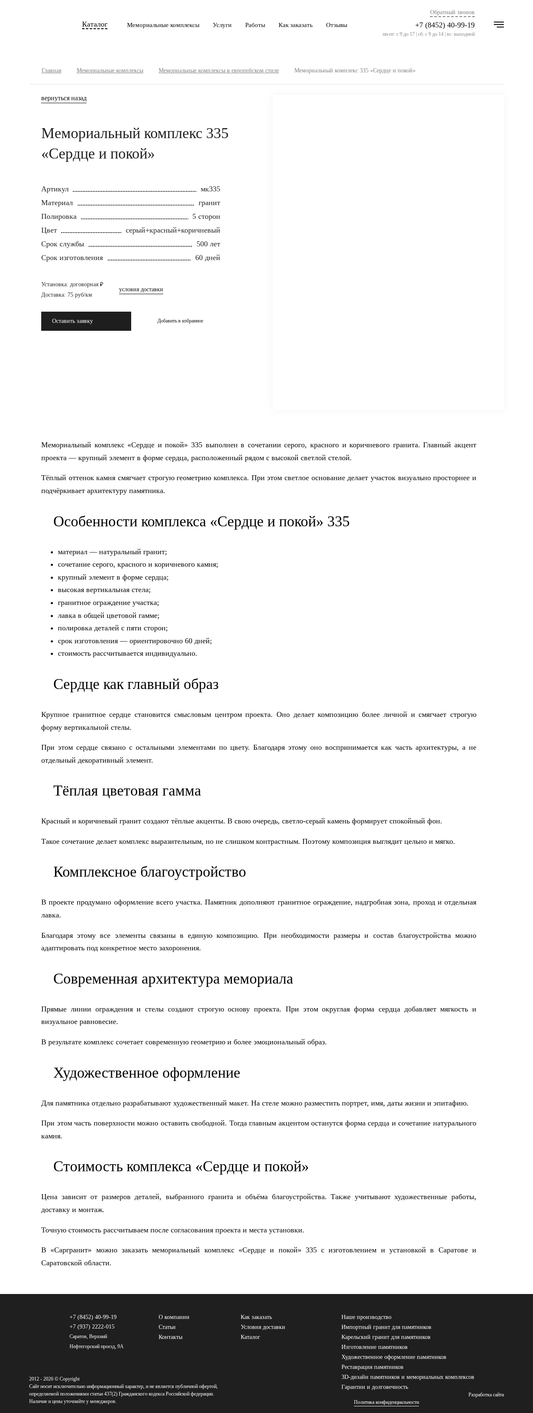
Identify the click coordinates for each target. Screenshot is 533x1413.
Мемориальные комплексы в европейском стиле (219, 70)
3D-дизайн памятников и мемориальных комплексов (407, 1377)
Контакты (170, 1337)
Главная (51, 70)
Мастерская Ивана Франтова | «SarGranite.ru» (43, 25)
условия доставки (141, 290)
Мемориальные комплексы (163, 25)
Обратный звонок (452, 12)
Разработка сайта (486, 1394)
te (500, 1321)
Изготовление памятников (374, 1347)
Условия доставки (263, 1327)
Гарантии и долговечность (374, 1387)
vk (473, 1321)
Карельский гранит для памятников (386, 1337)
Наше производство (366, 1317)
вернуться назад (64, 98)
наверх (514, 1394)
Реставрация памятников (372, 1367)
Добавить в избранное (180, 321)
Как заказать (296, 25)
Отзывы (336, 25)
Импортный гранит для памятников (386, 1327)
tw (487, 1321)
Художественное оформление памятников (393, 1357)
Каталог (94, 24)
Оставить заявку (72, 321)
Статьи (167, 1327)
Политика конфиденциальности (386, 1402)
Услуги (222, 25)
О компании (174, 1317)
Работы (255, 25)
